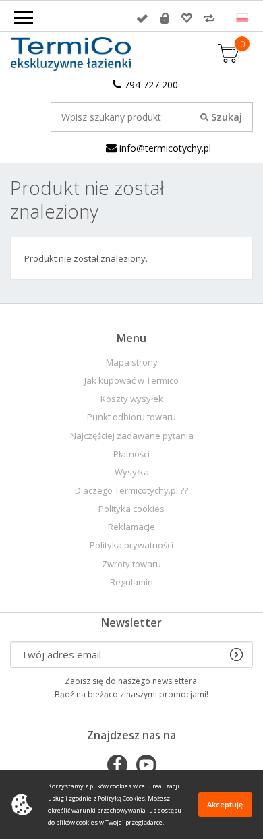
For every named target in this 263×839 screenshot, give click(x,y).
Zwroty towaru (131, 564)
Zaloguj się (142, 18)
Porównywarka (209, 18)
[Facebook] (117, 766)
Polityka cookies (131, 509)
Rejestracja (164, 18)
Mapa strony (132, 362)
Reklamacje (131, 527)
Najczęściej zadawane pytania (132, 436)
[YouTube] (146, 766)
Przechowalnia (187, 18)
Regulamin (131, 582)
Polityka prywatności (131, 545)
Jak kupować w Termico (131, 381)
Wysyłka (132, 472)
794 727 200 (149, 84)
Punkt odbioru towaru (131, 417)
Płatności (131, 454)
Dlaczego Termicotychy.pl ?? (131, 491)
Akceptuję (225, 804)
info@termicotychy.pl (164, 148)
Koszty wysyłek (131, 399)
